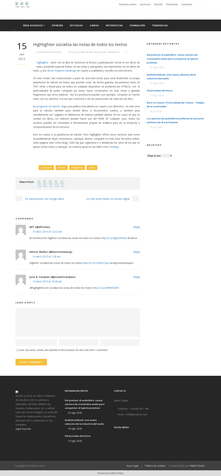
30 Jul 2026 (156, 111)
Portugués (172, 4)
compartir (46, 167)
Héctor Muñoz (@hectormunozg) (50, 251)
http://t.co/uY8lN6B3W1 (106, 287)
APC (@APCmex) (39, 227)
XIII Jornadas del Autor (160, 90)
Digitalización (76, 52)
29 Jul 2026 (156, 127)
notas (92, 167)
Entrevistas (114, 25)
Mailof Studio (197, 465)
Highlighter (43, 62)
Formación (137, 25)
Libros (94, 25)
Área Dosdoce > (34, 25)
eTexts (61, 167)
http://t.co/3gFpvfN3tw (114, 238)
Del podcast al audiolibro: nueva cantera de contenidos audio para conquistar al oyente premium (172, 58)
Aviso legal (132, 465)
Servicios (145, 4)
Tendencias (160, 25)
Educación (100, 52)
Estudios (76, 25)
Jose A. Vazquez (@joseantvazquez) (52, 277)
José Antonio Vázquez (49, 52)
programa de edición (48, 106)
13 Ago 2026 (157, 95)
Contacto (186, 4)
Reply (136, 227)
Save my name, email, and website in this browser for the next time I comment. (63, 350)
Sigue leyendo (23, 428)
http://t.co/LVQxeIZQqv (96, 263)
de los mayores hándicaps (61, 70)
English (158, 4)
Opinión (57, 25)
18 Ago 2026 (157, 83)
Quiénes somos (128, 4)
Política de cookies (155, 465)
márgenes (77, 167)
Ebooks (89, 52)
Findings (114, 146)
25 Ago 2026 (157, 67)
